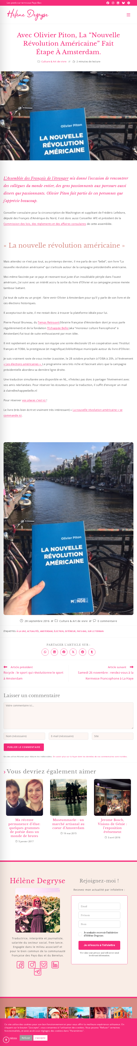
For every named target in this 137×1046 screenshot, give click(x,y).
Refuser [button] (26, 1037)
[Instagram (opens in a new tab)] (113, 3)
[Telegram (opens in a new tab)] (128, 3)
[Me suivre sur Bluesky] (43, 964)
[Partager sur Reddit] (82, 652)
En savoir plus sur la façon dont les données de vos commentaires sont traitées (90, 756)
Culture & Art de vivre (53, 61)
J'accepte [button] (40, 1037)
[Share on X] (73, 652)
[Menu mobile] (128, 14)
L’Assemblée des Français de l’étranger (36, 178)
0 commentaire (107, 621)
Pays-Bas (82, 631)
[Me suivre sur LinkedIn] (55, 964)
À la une (21, 631)
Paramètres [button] (10, 1037)
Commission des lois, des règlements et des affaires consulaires (45, 224)
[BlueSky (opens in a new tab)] (123, 3)
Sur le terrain (96, 631)
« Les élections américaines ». (23, 364)
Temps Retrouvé (49, 322)
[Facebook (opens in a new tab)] (108, 3)
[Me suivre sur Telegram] (37, 971)
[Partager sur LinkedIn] (54, 652)
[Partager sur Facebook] (63, 652)
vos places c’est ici (34, 400)
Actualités (33, 631)
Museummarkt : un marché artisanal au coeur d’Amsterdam (68, 824)
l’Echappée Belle (58, 328)
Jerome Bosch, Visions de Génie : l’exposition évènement (112, 826)
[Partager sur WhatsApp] (45, 652)
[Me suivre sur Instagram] (32, 964)
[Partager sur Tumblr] (91, 652)
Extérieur (70, 631)
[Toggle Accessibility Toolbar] (6, 1039)
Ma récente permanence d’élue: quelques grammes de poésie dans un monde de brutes (24, 828)
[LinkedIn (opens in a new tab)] (118, 3)
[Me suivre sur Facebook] (20, 964)
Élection (59, 631)
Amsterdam (46, 631)
